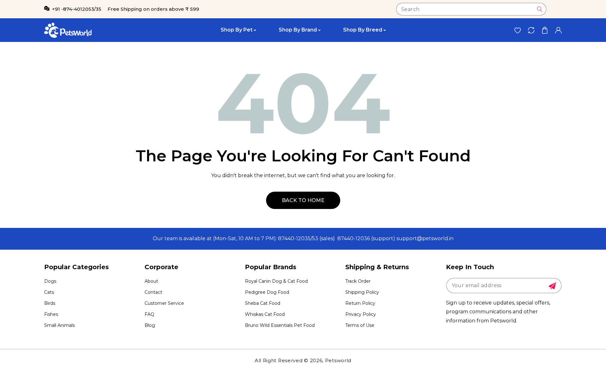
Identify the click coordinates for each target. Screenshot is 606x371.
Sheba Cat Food (262, 303)
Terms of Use (359, 325)
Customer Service (164, 303)
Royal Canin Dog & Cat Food (276, 281)
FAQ (149, 314)
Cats (49, 292)
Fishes (51, 314)
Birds (49, 303)
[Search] (540, 9)
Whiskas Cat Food (265, 314)
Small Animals (59, 325)
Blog (150, 325)
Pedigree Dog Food (267, 292)
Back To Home (303, 200)
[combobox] (471, 9)
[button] (544, 30)
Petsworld (338, 360)
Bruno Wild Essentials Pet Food (280, 325)
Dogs (50, 281)
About (151, 281)
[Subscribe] (552, 286)
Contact (153, 292)
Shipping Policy (362, 292)
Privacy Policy (360, 314)
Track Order (358, 281)
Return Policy (360, 303)
